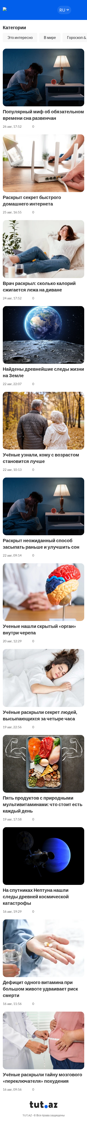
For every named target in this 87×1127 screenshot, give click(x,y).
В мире (50, 37)
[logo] (17, 9)
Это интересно (20, 37)
